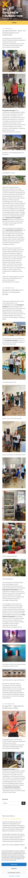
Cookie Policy (11, 876)
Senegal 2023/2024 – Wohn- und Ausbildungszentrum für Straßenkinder (14, 33)
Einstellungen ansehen (14, 872)
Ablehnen (14, 868)
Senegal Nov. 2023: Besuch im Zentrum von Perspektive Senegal (12, 292)
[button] (26, 848)
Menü (14, 22)
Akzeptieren (14, 864)
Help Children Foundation (12, 13)
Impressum (17, 876)
